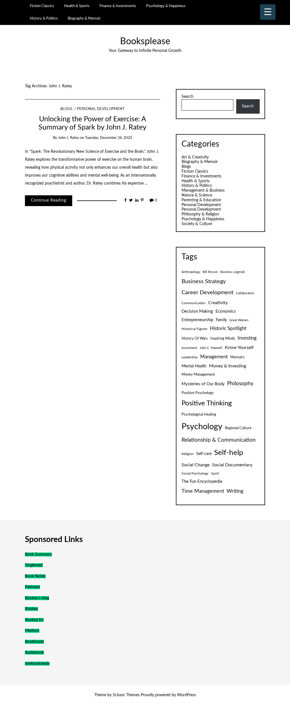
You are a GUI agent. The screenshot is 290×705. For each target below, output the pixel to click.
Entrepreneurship (197, 320)
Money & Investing (227, 366)
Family (221, 320)
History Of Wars (195, 338)
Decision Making (197, 311)
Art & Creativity (195, 157)
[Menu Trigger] (268, 12)
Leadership (190, 357)
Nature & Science (197, 195)
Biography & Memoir (84, 18)
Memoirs (237, 357)
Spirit (215, 473)
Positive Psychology (198, 393)
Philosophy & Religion (200, 214)
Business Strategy (204, 281)
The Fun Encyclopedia (202, 481)
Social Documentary (232, 465)
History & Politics (44, 18)
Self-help (228, 452)
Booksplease (145, 41)
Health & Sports (76, 6)
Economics (226, 311)
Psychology (202, 426)
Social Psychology (195, 473)
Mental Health (194, 366)
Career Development (207, 292)
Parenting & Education (201, 200)
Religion (188, 454)
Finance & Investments (117, 6)
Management (214, 357)
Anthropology (191, 272)
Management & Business (203, 190)
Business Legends (232, 272)
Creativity (218, 302)
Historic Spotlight (228, 328)
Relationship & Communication (219, 440)
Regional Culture (238, 428)
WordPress (186, 695)
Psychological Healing (199, 414)
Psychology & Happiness (165, 6)
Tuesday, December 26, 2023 (108, 138)
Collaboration (245, 293)
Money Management (198, 374)
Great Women (238, 320)
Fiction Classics (42, 6)
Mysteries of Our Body (203, 384)
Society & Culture (197, 224)
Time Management (203, 491)
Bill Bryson (210, 272)
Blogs (66, 109)
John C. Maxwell (211, 348)
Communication (194, 303)
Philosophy (240, 383)
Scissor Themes (126, 695)
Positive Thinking (207, 403)
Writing (235, 491)
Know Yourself (239, 347)
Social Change (196, 465)
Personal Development (101, 109)
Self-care (204, 454)
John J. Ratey (68, 138)
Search (187, 97)
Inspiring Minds (222, 338)
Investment (189, 348)
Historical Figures (194, 329)
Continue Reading (48, 200)
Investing (247, 338)
